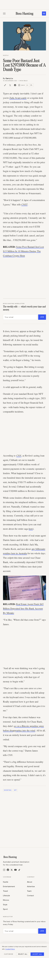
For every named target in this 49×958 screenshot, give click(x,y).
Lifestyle (6, 895)
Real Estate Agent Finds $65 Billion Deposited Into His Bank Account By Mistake (23, 608)
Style (5, 904)
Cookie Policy (10, 949)
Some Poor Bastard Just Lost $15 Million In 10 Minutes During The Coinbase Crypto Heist (23, 251)
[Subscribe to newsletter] (44, 13)
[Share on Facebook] (15, 85)
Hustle (6, 55)
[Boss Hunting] (24, 13)
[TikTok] (19, 870)
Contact (30, 895)
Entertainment (9, 886)
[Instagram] (4, 870)
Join (42, 317)
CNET (24, 204)
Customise (8, 954)
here (31, 528)
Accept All (37, 954)
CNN (18, 455)
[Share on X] (10, 85)
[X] (12, 870)
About (29, 882)
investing (7, 790)
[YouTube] (15, 870)
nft (15, 790)
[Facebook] (8, 870)
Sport (5, 909)
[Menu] (4, 13)
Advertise (31, 886)
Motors (6, 900)
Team (29, 891)
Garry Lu (9, 78)
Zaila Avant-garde (18, 97)
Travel (5, 891)
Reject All (22, 954)
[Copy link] (5, 85)
